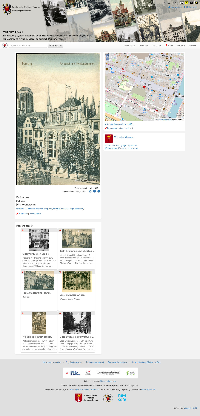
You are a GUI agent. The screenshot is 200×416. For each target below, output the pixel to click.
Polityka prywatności (95, 362)
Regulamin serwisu (74, 362)
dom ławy (79, 208)
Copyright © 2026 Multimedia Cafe (146, 362)
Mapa (170, 45)
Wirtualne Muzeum (123, 137)
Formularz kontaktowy (117, 362)
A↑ (174, 2)
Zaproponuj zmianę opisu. (29, 213)
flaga (72, 208)
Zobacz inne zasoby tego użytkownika (121, 145)
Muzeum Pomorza (108, 381)
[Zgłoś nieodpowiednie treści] (90, 191)
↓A (163, 2)
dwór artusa (21, 208)
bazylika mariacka (61, 208)
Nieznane (181, 45)
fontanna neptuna (35, 208)
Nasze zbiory (129, 45)
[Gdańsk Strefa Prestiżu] (86, 397)
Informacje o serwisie (52, 362)
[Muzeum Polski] (5, 45)
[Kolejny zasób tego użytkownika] (98, 191)
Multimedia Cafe (148, 389)
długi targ (48, 208)
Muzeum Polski (190, 407)
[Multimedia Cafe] (122, 397)
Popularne (157, 45)
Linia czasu (143, 45)
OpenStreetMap (164, 119)
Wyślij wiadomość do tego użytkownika (121, 148)
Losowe (192, 45)
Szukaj (54, 45)
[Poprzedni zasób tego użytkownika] (94, 191)
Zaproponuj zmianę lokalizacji (120, 128)
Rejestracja (191, 6)
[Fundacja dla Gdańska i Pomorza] (108, 397)
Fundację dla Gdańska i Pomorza (84, 389)
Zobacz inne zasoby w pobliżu (120, 124)
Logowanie (176, 6)
